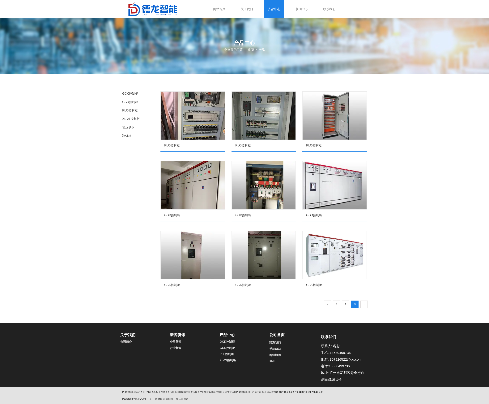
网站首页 (219, 9)
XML (272, 361)
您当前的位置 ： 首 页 (239, 49)
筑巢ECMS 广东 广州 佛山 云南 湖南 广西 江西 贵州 (161, 398)
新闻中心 (302, 9)
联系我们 (329, 9)
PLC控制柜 (130, 110)
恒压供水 (128, 127)
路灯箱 (126, 135)
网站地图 (275, 355)
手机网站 (275, 348)
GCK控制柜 (130, 93)
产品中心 (274, 9)
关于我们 (247, 9)
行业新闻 (175, 348)
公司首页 (277, 335)
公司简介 (126, 341)
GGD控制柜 (130, 102)
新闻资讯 (177, 335)
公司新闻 (175, 341)
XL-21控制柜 (131, 118)
